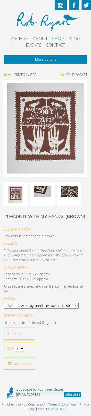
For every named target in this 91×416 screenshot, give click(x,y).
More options (45, 59)
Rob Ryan (45, 20)
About (40, 38)
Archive (20, 38)
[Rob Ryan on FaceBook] (74, 5)
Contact (55, 45)
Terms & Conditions (62, 404)
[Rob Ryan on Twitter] (86, 5)
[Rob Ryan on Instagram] (61, 5)
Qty (10, 348)
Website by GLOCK (51, 409)
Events (33, 45)
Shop (58, 38)
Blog (74, 38)
